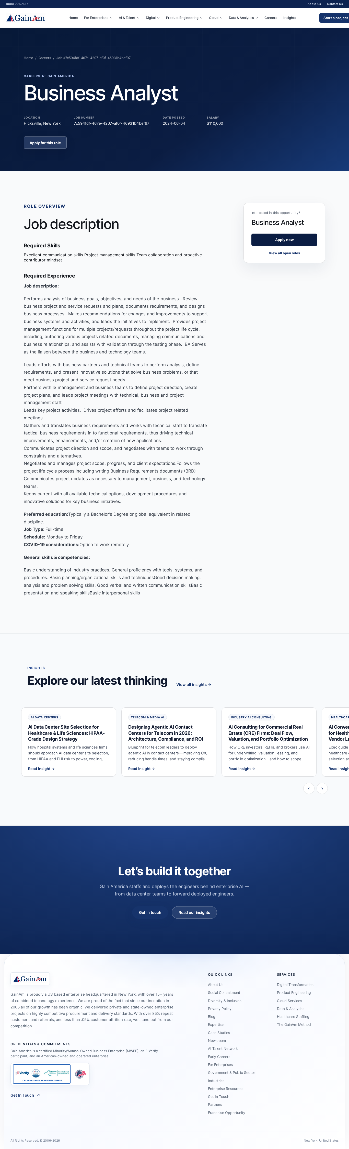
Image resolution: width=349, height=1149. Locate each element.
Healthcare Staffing (293, 1016)
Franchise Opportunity (226, 1112)
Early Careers (219, 1056)
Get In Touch (25, 1095)
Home (73, 18)
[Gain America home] (25, 18)
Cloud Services (289, 1000)
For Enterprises (96, 18)
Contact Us (335, 4)
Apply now (284, 239)
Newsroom (217, 1040)
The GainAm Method (294, 1024)
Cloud (213, 18)
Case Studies (219, 1032)
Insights (289, 18)
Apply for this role (45, 143)
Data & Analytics (241, 18)
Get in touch (150, 912)
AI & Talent (127, 18)
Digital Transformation (295, 984)
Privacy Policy (219, 1008)
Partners (215, 1104)
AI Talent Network (223, 1048)
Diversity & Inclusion (224, 1000)
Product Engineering (182, 18)
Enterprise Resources (225, 1088)
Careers (270, 18)
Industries (216, 1080)
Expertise (216, 1024)
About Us (314, 4)
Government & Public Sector (231, 1072)
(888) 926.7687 (17, 4)
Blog (211, 1016)
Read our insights (194, 912)
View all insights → (193, 684)
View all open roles (284, 253)
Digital (151, 18)
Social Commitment (224, 992)
